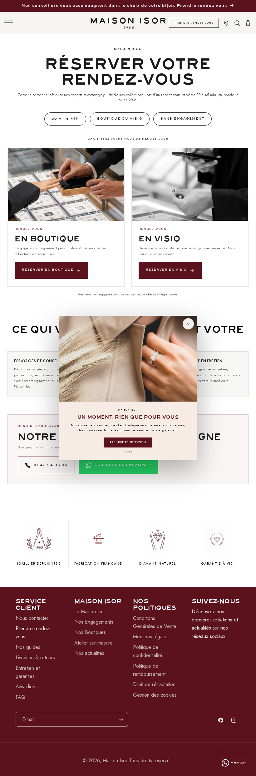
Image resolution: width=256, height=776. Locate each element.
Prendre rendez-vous (128, 442)
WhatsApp (239, 762)
